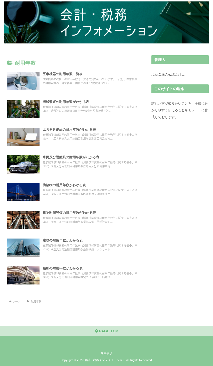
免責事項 (106, 353)
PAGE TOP (108, 331)
